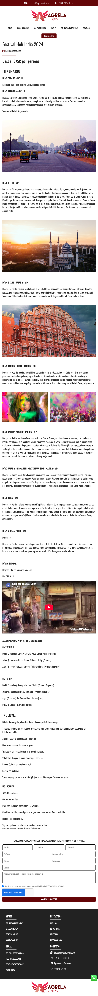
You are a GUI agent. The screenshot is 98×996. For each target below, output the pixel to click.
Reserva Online (12, 934)
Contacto (86, 28)
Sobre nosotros (23, 28)
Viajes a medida (40, 28)
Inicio (10, 28)
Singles (53, 28)
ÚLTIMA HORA (55, 929)
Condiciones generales (15, 964)
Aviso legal (10, 970)
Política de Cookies (13, 959)
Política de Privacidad (15, 953)
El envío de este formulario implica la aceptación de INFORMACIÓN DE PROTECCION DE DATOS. (34, 886)
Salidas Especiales (13, 50)
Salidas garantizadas (69, 28)
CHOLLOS (53, 923)
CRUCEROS (54, 934)
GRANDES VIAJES (56, 940)
